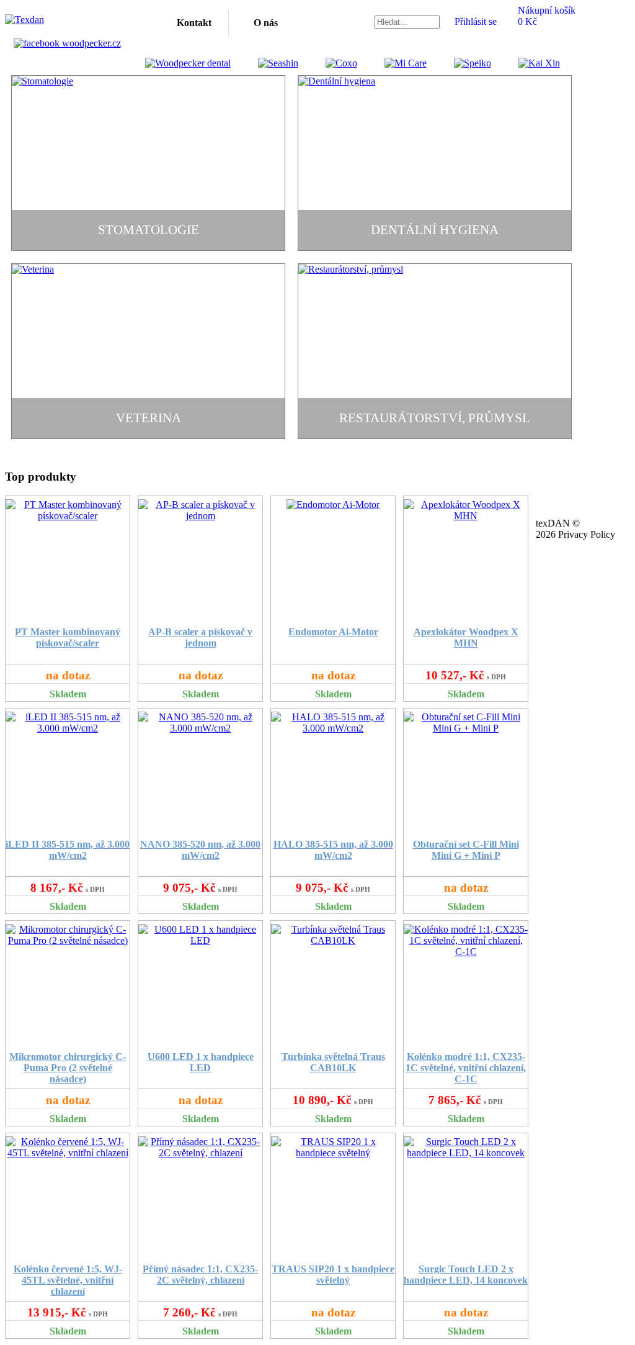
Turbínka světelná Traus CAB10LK (333, 1062)
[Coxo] (329, 63)
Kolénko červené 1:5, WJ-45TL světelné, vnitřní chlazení (68, 1280)
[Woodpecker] (188, 63)
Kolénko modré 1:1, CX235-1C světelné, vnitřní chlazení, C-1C (466, 1067)
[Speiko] (460, 63)
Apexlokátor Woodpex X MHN (466, 637)
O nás (266, 22)
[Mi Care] (393, 63)
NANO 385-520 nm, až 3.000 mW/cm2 (200, 850)
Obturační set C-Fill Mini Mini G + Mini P (466, 850)
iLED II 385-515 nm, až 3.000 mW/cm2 (68, 850)
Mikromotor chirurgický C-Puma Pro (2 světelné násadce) (67, 1067)
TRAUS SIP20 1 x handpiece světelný (333, 1274)
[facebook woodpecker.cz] (67, 43)
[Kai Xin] (527, 63)
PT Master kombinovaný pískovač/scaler (67, 637)
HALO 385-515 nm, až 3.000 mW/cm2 (333, 850)
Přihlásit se (476, 21)
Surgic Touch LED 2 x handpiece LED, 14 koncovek (466, 1274)
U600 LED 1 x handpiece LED (201, 1062)
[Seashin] (265, 63)
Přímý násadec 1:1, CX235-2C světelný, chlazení (200, 1274)
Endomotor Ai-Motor (333, 632)
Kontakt (194, 22)
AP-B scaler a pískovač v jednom (200, 637)
